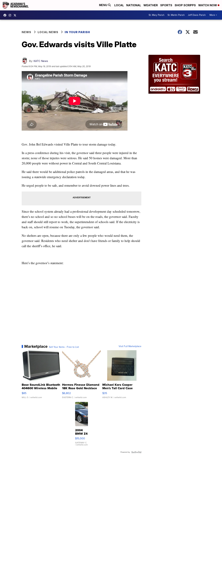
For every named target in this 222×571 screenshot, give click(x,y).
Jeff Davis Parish (197, 15)
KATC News (40, 61)
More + (213, 15)
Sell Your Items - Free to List (64, 347)
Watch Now (208, 5)
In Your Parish (77, 32)
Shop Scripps (185, 5)
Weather (150, 5)
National (133, 5)
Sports (166, 5)
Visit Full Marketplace (130, 346)
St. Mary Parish (156, 15)
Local (119, 5)
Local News (48, 32)
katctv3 (5, 15)
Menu (103, 5)
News (26, 32)
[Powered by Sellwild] (136, 452)
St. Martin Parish (176, 15)
